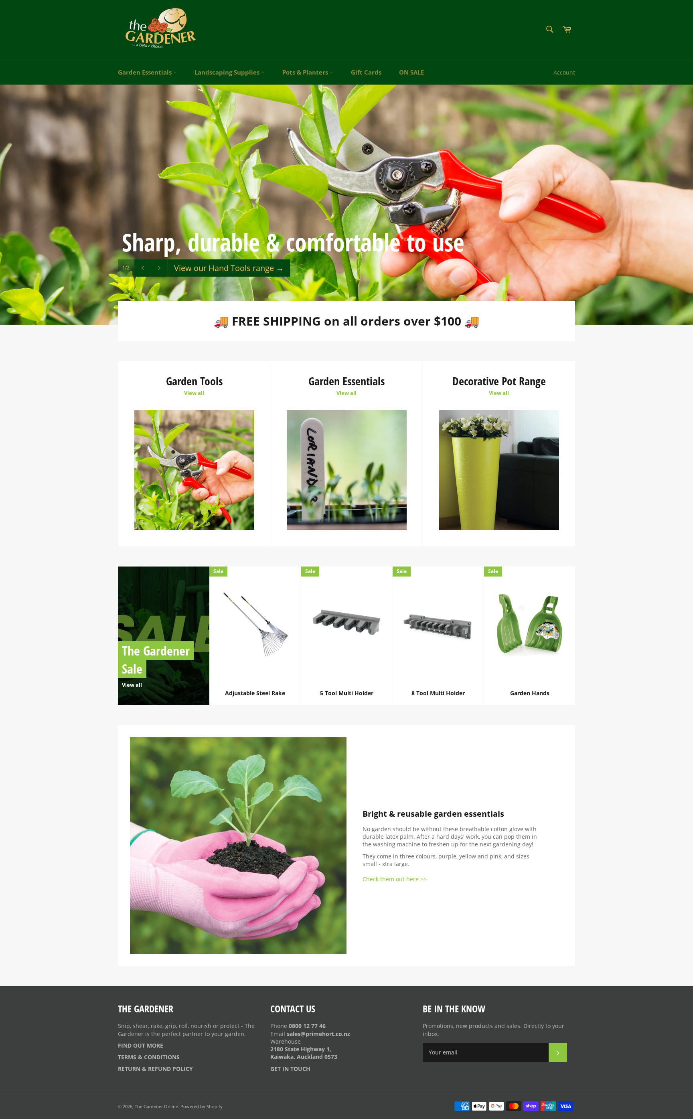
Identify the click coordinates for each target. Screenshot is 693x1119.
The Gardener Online (156, 1106)
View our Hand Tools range (229, 268)
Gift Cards (366, 72)
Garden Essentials (145, 72)
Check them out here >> (395, 879)
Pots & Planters (306, 72)
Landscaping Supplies (228, 72)
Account (564, 72)
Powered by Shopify (201, 1106)
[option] (346, 204)
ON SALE (411, 72)
